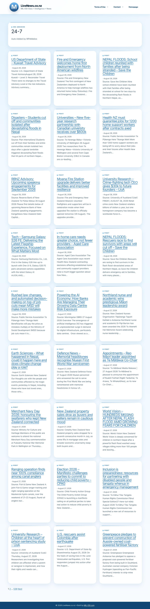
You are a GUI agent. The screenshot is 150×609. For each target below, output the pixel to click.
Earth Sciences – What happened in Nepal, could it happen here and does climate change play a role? (29, 360)
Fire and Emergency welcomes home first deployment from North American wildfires (73, 64)
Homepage (133, 7)
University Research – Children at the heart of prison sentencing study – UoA (28, 539)
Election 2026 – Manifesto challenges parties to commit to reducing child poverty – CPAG (74, 476)
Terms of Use (99, 7)
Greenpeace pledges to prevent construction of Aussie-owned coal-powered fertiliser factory (120, 539)
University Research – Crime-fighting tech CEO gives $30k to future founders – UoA (120, 184)
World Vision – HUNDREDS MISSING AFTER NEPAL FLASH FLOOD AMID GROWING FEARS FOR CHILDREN (120, 418)
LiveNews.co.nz (31, 5)
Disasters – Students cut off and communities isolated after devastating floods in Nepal (28, 125)
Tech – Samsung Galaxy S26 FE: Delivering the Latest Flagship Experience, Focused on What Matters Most (28, 244)
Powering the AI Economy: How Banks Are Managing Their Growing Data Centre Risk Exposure (72, 302)
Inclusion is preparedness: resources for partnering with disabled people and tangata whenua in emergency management (120, 478)
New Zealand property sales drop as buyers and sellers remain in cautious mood (75, 416)
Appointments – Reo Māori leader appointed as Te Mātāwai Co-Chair (120, 356)
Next (20, 589)
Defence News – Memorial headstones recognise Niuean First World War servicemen (73, 358)
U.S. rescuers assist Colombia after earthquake (71, 537)
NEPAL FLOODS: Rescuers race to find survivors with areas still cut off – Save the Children (120, 244)
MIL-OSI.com (89, 605)
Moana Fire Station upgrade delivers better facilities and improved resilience (73, 184)
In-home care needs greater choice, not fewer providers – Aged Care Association (75, 242)
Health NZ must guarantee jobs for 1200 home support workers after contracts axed (120, 123)
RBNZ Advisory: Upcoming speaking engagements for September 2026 (25, 184)
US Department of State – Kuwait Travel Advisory (28, 61)
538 (15, 589)
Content (117, 7)
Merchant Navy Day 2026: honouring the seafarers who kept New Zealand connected (28, 416)
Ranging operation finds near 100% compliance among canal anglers (28, 472)
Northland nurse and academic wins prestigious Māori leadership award (117, 300)
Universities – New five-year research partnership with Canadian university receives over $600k (74, 125)
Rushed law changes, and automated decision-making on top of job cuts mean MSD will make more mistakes (29, 302)
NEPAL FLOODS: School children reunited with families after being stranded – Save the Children (120, 66)
